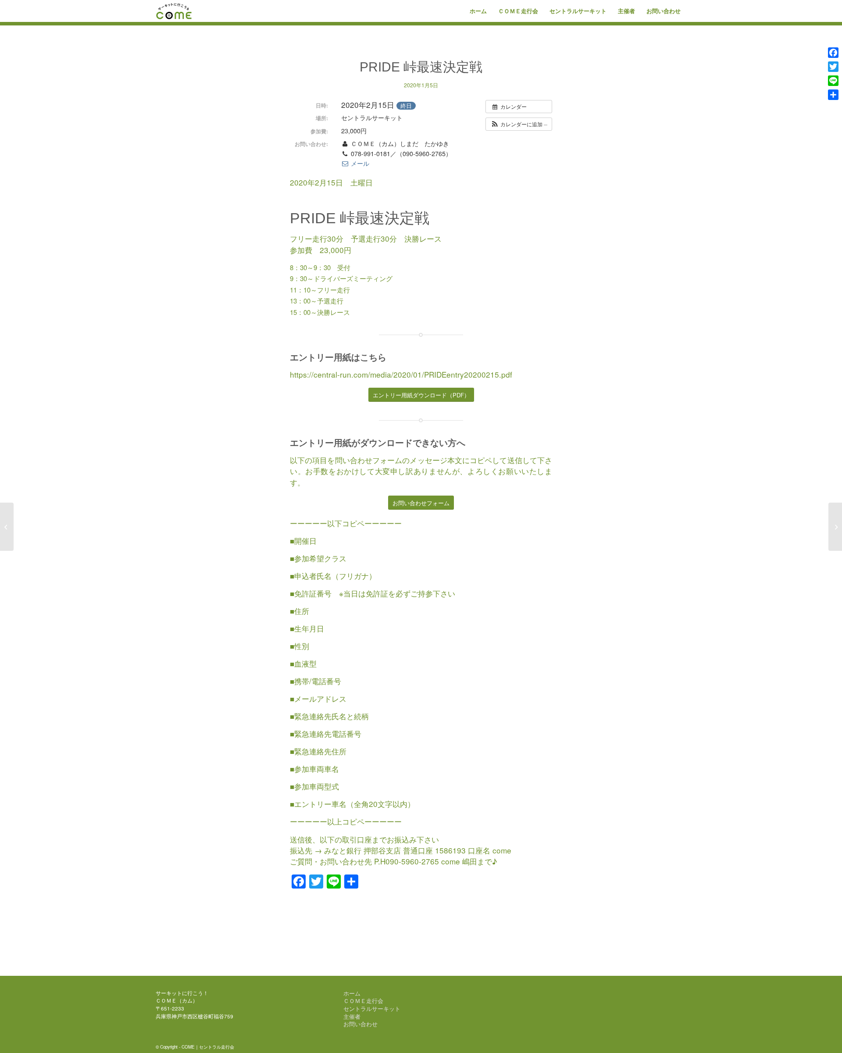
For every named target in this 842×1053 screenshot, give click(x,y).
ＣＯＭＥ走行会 (363, 1001)
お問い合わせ (360, 1024)
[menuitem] (478, 11)
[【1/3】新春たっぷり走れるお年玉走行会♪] (7, 527)
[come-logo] (174, 11)
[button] (519, 124)
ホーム (351, 993)
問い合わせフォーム (369, 459)
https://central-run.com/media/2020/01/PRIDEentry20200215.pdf (401, 374)
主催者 (351, 1017)
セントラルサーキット (371, 1009)
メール (359, 163)
